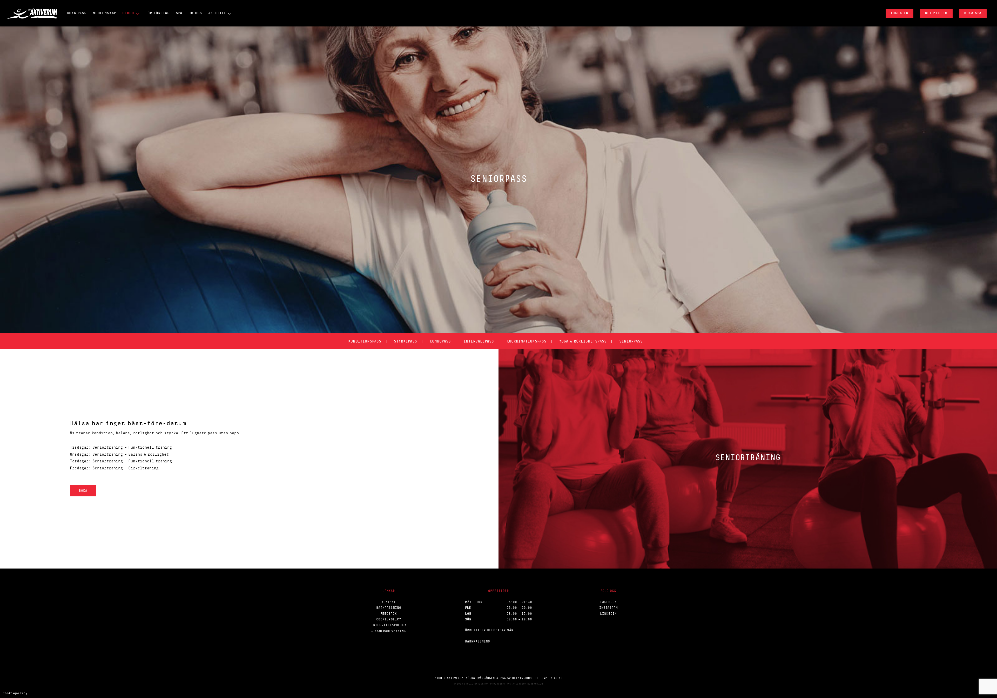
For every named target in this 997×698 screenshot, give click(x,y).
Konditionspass (364, 341)
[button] (83, 490)
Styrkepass (405, 341)
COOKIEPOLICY (388, 619)
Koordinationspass (526, 341)
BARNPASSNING (388, 608)
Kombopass (440, 341)
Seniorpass (631, 341)
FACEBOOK (608, 602)
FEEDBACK (388, 613)
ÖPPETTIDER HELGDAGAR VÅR (489, 630)
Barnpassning (477, 641)
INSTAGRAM (608, 608)
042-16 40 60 (552, 678)
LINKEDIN (608, 613)
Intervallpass (478, 341)
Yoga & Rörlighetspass (583, 341)
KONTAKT (388, 602)
